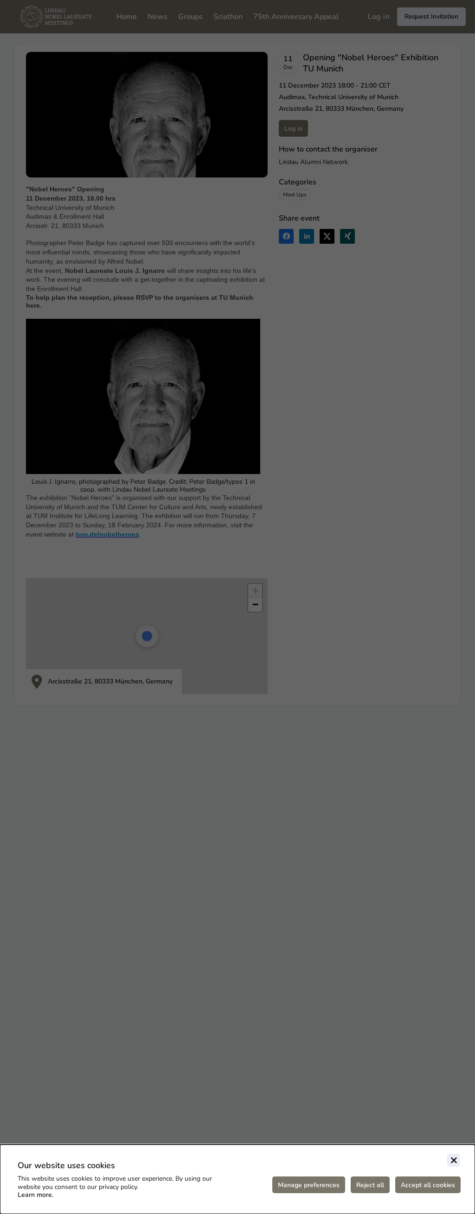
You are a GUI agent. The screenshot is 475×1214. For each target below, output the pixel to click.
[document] (237, 1179)
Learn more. (35, 1195)
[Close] (453, 1160)
